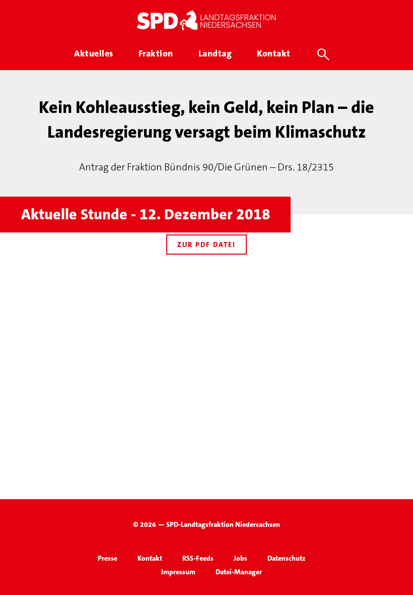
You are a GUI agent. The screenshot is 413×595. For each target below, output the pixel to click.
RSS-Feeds (198, 558)
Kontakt (149, 558)
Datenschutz (286, 558)
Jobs (240, 558)
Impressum (178, 571)
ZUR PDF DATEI (206, 244)
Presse (107, 558)
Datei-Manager (239, 571)
